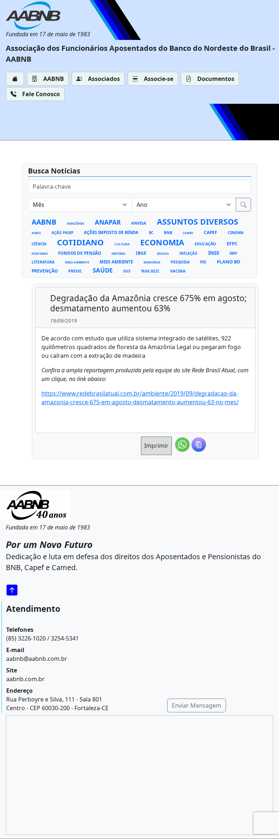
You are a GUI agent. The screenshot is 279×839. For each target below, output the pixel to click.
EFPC (232, 244)
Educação (205, 243)
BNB (168, 232)
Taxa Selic (150, 271)
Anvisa (138, 223)
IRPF (233, 253)
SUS (126, 271)
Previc (75, 271)
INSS (213, 253)
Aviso (36, 233)
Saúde (103, 270)
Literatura (43, 262)
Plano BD (228, 262)
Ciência (39, 243)
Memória (151, 262)
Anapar (108, 222)
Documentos (215, 79)
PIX (203, 262)
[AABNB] (48, 15)
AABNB (53, 79)
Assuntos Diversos (197, 221)
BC (151, 232)
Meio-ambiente (77, 262)
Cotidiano (80, 242)
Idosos (163, 253)
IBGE (141, 253)
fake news (40, 253)
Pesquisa (180, 262)
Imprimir (156, 446)
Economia (162, 242)
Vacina (178, 271)
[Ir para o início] (14, 590)
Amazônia (75, 223)
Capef (210, 232)
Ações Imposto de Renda (111, 232)
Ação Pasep (62, 232)
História (118, 253)
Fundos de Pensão (79, 253)
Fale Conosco (41, 94)
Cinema (235, 232)
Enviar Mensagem (196, 705)
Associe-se (158, 79)
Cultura (122, 244)
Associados (104, 79)
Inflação (188, 253)
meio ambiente (116, 262)
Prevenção (45, 271)
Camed (188, 233)
